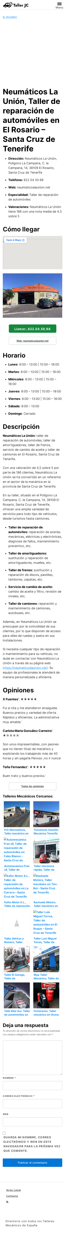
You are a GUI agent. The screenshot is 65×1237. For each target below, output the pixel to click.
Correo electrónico (19, 1096)
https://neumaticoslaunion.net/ (25, 668)
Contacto (12, 1195)
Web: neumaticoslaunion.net (32, 340)
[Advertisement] (32, 53)
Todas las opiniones (32, 786)
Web (5, 1114)
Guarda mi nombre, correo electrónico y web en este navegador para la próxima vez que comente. (32, 1144)
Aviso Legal (13, 1190)
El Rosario (10, 17)
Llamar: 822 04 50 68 (32, 328)
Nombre (9, 1078)
